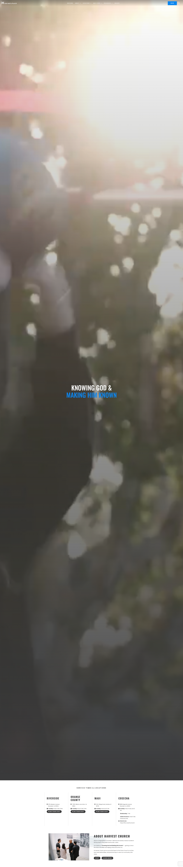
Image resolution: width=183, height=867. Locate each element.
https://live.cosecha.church (127, 823)
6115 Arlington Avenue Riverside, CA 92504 (54, 805)
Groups (117, 3)
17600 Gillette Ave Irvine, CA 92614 (79, 805)
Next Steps (96, 3)
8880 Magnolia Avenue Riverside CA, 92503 (126, 805)
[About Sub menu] (80, 3)
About (77, 3)
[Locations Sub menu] (90, 3)
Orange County (75, 798)
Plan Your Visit (54, 811)
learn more (107, 858)
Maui (98, 798)
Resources (107, 3)
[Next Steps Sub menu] (101, 3)
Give (172, 3)
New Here (70, 3)
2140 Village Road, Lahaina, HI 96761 (103, 805)
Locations (86, 3)
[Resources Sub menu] (112, 3)
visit (97, 858)
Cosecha (123, 798)
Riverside (53, 798)
